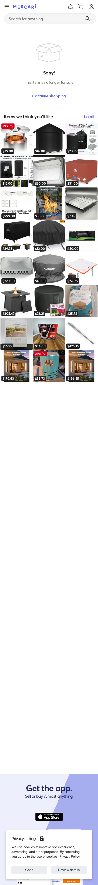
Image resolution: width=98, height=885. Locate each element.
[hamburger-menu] (6, 6)
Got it (29, 869)
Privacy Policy (69, 856)
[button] (70, 6)
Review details (68, 869)
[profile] (91, 6)
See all (89, 116)
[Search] (87, 18)
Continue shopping (49, 95)
